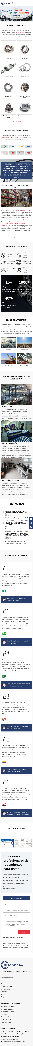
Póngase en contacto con (8, 997)
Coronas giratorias (25, 76)
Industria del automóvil (24, 365)
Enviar (23, 932)
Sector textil (8, 349)
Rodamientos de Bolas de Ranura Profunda (24, 58)
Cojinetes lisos (8, 96)
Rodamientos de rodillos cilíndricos (8, 58)
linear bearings (19, 221)
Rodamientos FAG (6, 137)
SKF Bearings (15, 137)
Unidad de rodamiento (7, 1009)
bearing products (25, 210)
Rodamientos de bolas (7, 1011)
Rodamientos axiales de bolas (24, 115)
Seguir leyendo (16, 121)
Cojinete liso (4, 1014)
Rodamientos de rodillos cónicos (8, 116)
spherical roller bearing (15, 223)
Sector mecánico (8, 365)
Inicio (2, 981)
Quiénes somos (5, 989)
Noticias (3, 994)
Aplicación (4, 991)
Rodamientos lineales (8, 76)
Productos (4, 984)
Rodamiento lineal (6, 1017)
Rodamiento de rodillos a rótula (24, 97)
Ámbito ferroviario (24, 349)
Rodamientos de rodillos (8, 1006)
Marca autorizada (6, 1022)
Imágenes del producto (7, 986)
